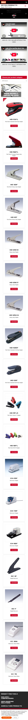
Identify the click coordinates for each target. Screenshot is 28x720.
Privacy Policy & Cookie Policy (11, 715)
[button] (2, 13)
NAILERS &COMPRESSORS (7, 697)
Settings (15, 717)
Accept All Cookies (6, 717)
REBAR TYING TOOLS (9, 694)
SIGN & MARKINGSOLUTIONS (7, 702)
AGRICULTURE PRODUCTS (11, 706)
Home (2, 7)
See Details (14, 125)
